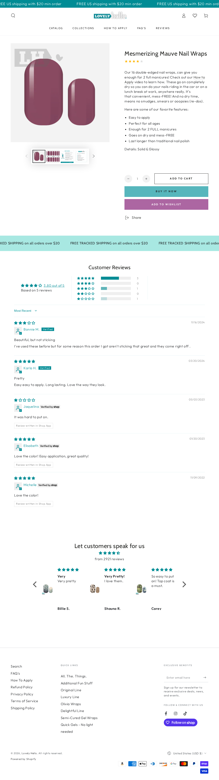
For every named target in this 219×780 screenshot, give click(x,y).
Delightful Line (72, 711)
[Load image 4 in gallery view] (81, 156)
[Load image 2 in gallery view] (53, 156)
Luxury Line (70, 697)
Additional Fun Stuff (77, 683)
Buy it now (166, 191)
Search (16, 666)
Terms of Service (24, 701)
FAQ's (15, 673)
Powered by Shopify (23, 759)
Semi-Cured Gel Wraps (79, 718)
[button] (13, 15)
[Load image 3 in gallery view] (67, 156)
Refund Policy (22, 687)
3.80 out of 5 (54, 285)
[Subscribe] (205, 677)
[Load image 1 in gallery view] (39, 156)
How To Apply (22, 680)
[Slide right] (93, 156)
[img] (24, 323)
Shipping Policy (23, 708)
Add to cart (181, 178)
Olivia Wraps (71, 704)
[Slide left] (26, 156)
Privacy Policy (22, 694)
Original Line (71, 690)
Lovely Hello (29, 753)
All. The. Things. (74, 676)
